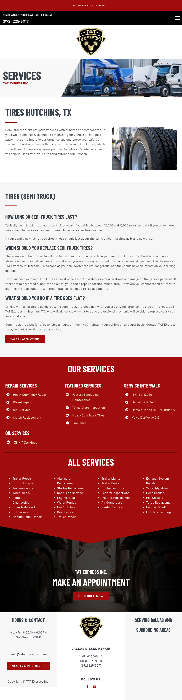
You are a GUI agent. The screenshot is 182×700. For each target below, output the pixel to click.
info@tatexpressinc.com (28, 654)
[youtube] (94, 686)
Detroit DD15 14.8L (144, 402)
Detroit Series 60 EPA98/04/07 (153, 410)
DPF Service (21, 410)
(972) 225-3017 (16, 21)
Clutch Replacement (27, 417)
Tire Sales (79, 423)
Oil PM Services (26, 442)
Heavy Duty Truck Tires (88, 415)
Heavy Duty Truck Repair (30, 394)
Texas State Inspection (88, 407)
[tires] (91, 28)
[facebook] (87, 686)
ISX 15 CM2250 (142, 394)
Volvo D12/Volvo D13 (145, 417)
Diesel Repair (22, 402)
